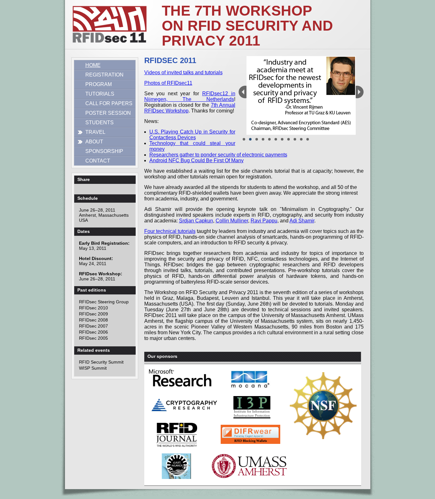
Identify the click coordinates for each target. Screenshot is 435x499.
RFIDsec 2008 (93, 319)
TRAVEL (95, 132)
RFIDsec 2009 (93, 313)
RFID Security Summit (101, 362)
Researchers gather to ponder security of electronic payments (218, 154)
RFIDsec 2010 (93, 307)
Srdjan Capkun (196, 220)
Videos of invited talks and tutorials (183, 72)
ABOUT (94, 141)
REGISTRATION (104, 74)
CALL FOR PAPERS (108, 103)
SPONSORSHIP (104, 151)
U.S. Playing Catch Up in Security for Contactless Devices (192, 134)
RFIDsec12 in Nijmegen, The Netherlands (189, 96)
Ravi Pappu (264, 220)
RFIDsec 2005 (93, 338)
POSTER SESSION (108, 113)
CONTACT (97, 160)
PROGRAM (98, 84)
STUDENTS (99, 122)
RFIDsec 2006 (93, 332)
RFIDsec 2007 (93, 326)
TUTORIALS (99, 94)
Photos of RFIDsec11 (168, 83)
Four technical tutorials (170, 231)
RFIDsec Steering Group (104, 301)
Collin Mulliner (232, 220)
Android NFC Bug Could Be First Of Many (196, 160)
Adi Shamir (301, 220)
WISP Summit (93, 368)
